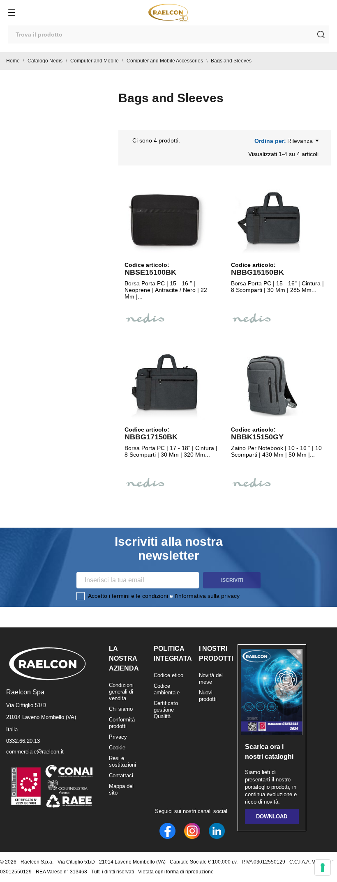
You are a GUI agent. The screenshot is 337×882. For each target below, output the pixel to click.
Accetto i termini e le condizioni (128, 596)
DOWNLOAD (271, 816)
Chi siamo (121, 709)
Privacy (118, 737)
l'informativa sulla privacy (207, 596)
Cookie (117, 747)
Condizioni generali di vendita (121, 691)
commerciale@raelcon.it (35, 752)
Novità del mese (211, 678)
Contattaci (121, 775)
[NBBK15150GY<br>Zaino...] (272, 385)
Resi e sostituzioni (122, 761)
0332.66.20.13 (23, 741)
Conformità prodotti (122, 723)
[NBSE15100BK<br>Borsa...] (165, 220)
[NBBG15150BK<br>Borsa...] (272, 220)
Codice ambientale (167, 689)
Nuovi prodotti (208, 695)
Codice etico (168, 675)
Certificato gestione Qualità (166, 709)
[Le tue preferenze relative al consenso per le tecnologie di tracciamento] (322, 867)
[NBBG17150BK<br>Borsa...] (165, 385)
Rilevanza (300, 141)
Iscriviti (232, 580)
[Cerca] (321, 34)
